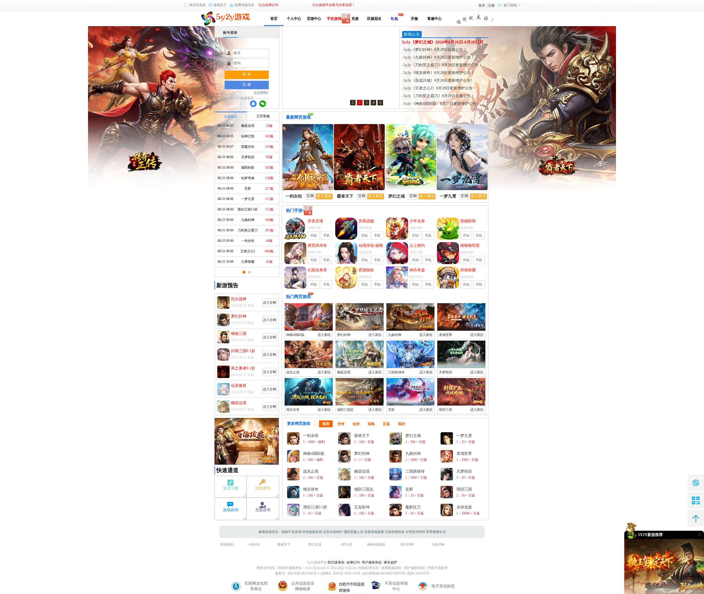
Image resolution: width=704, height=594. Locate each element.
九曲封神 (394, 335)
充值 (354, 19)
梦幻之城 (314, 544)
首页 (273, 19)
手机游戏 (334, 19)
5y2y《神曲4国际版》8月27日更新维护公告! (440, 104)
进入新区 (324, 335)
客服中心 (434, 19)
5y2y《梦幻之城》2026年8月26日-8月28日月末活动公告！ (442, 42)
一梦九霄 (345, 544)
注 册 (246, 85)
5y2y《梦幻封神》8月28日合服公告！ (435, 50)
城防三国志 (345, 410)
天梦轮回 (445, 372)
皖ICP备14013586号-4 (303, 573)
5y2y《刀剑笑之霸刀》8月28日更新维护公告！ (442, 65)
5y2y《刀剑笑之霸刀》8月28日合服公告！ (439, 96)
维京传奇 (292, 410)
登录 (482, 5)
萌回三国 (445, 410)
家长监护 (390, 562)
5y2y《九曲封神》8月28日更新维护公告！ (439, 57)
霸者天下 (283, 544)
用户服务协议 (372, 562)
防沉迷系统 (336, 562)
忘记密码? (261, 93)
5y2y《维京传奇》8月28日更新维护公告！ (439, 73)
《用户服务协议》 (414, 568)
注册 (491, 5)
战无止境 (292, 372)
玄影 (391, 410)
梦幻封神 (343, 335)
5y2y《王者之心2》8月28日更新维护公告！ (440, 88)
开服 (414, 19)
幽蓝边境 (343, 372)
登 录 (246, 74)
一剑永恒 (253, 544)
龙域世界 (445, 335)
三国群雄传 (396, 372)
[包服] (696, 482)
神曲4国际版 (295, 335)
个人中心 (294, 19)
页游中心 (314, 19)
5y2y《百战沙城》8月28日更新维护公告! (437, 80)
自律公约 (353, 562)
